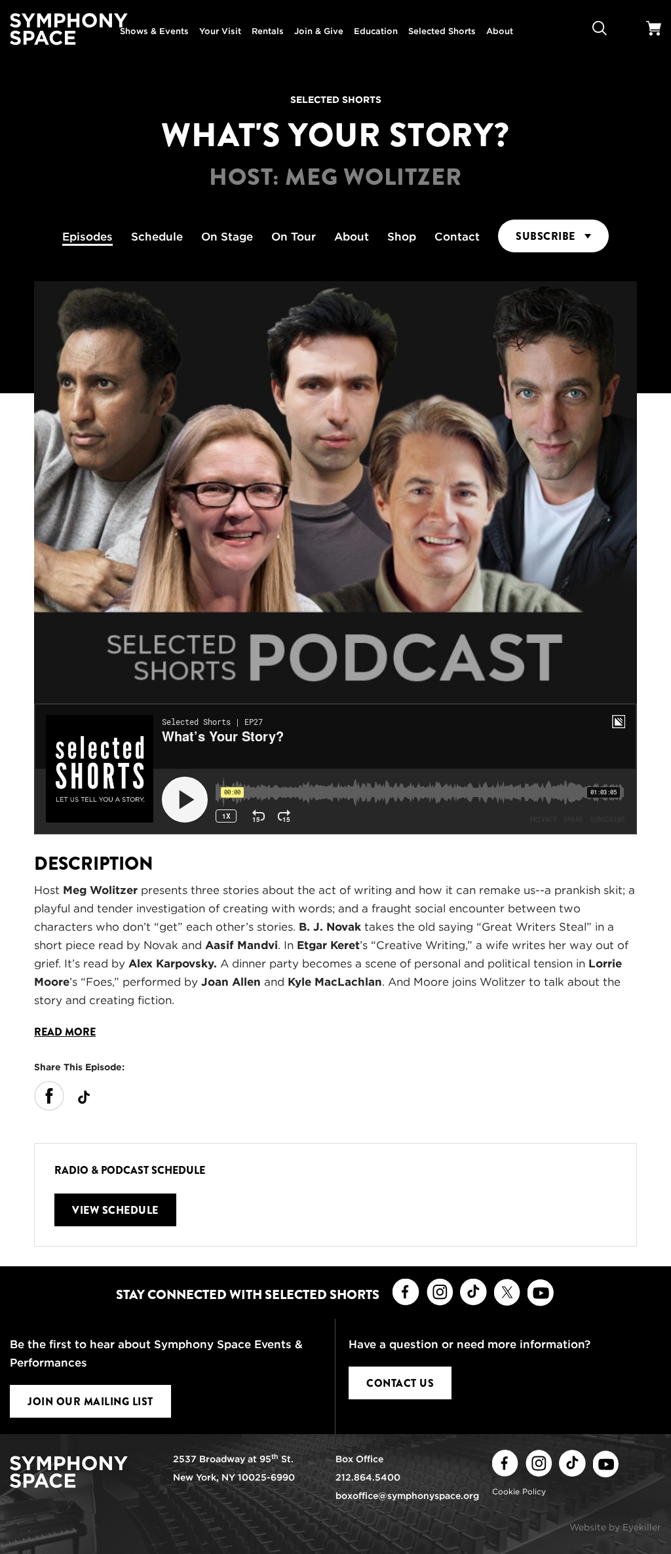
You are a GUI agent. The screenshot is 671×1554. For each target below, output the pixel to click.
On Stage (227, 236)
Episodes (87, 236)
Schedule (157, 236)
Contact (457, 236)
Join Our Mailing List (90, 1401)
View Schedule (115, 1210)
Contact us (400, 1383)
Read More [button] (65, 1032)
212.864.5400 (368, 1477)
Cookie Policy (519, 1491)
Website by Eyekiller (615, 1527)
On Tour (293, 236)
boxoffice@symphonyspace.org (407, 1495)
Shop (401, 236)
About (351, 236)
